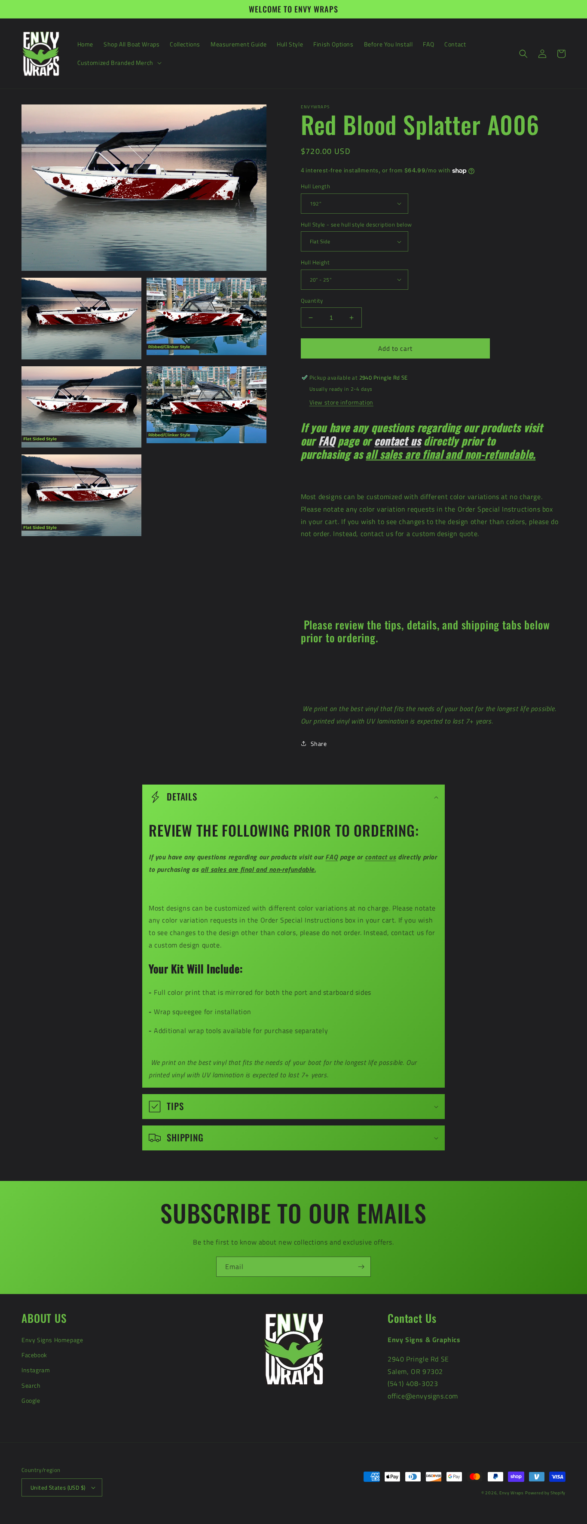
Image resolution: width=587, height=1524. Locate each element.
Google (30, 1400)
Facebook (34, 1354)
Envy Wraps (511, 1493)
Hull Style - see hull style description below (356, 225)
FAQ (326, 440)
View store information (341, 402)
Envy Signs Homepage (52, 1339)
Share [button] (319, 743)
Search (31, 1385)
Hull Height (315, 262)
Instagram (35, 1369)
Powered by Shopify (545, 1493)
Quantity (312, 301)
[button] (118, 63)
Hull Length (315, 186)
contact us (397, 440)
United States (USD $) (58, 1487)
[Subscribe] (361, 1267)
